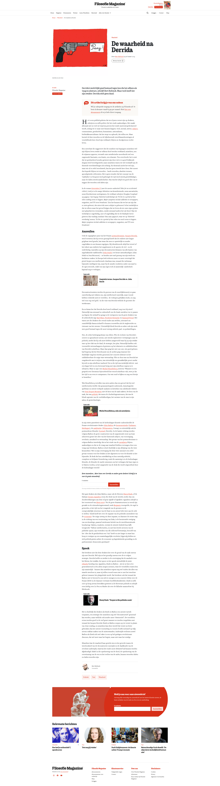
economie (87, 516)
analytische (97, 428)
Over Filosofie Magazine (138, 772)
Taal (93, 677)
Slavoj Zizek (127, 494)
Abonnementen (96, 772)
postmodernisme (118, 236)
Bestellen (150, 7)
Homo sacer (100, 502)
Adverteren (134, 774)
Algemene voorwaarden (157, 777)
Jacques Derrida (131, 236)
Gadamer (132, 425)
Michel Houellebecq (110, 368)
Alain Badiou (108, 425)
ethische (85, 564)
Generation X (96, 188)
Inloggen (94, 781)
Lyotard (102, 431)
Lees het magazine (57, 93)
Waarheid (59, 18)
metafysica (123, 442)
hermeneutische (122, 425)
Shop (167, 13)
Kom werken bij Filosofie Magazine (138, 778)
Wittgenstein (107, 428)
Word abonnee (158, 7)
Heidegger (86, 428)
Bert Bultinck (119, 56)
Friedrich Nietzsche (112, 318)
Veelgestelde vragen (116, 772)
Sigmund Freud (128, 318)
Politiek (86, 677)
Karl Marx (100, 318)
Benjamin (117, 505)
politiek (95, 394)
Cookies (153, 772)
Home (54, 18)
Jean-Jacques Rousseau (93, 391)
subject (135, 128)
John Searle (107, 252)
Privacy (153, 774)
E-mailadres (85, 480)
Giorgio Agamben (94, 497)
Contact (161, 13)
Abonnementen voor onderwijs (97, 775)
